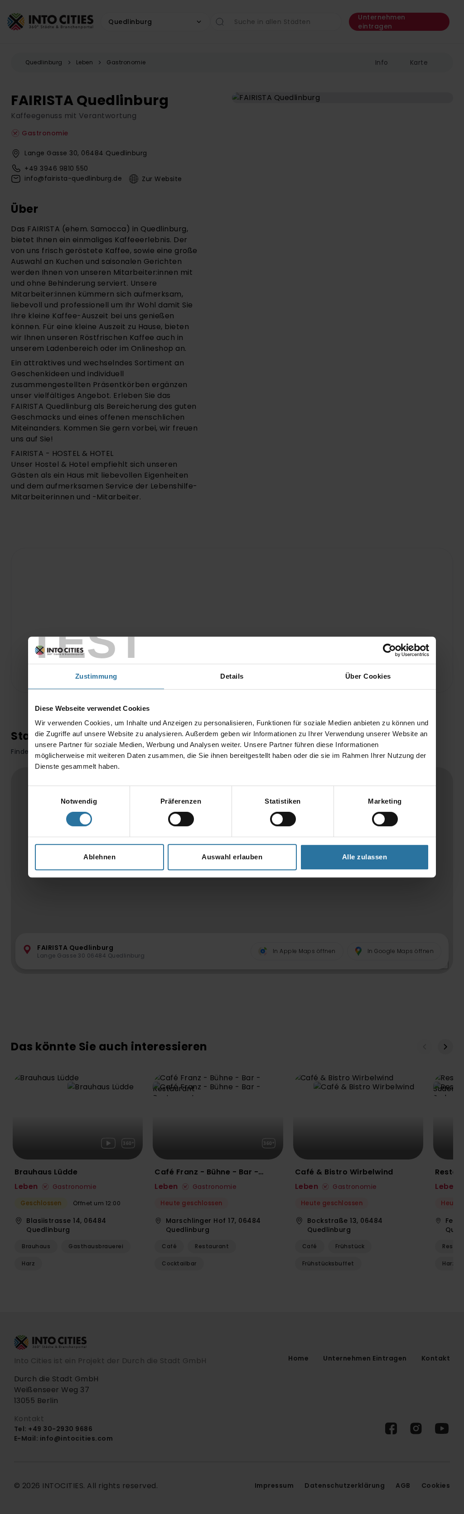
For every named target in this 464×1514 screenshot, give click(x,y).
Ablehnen (99, 857)
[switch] (181, 819)
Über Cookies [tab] (368, 676)
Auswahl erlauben (232, 857)
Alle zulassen (364, 857)
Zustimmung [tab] (96, 676)
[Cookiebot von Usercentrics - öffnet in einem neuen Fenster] (389, 650)
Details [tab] (232, 676)
